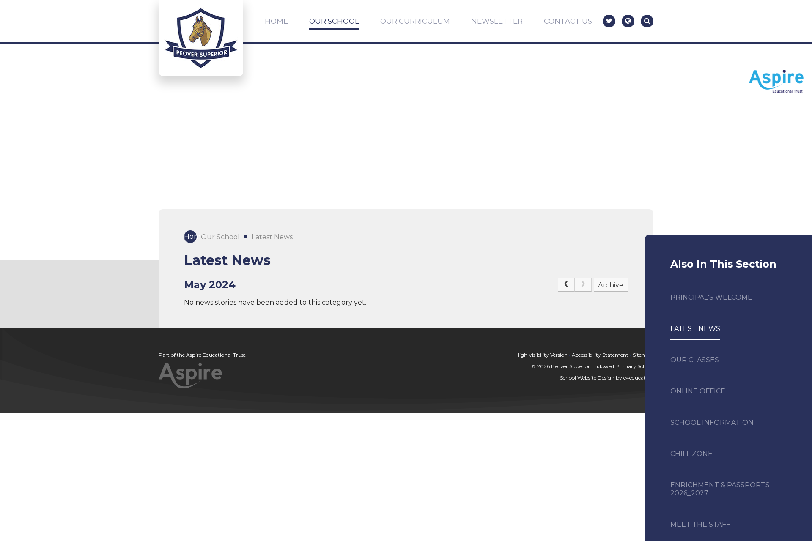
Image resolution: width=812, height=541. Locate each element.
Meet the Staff (700, 524)
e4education (638, 377)
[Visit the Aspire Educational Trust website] (776, 82)
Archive (610, 285)
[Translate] (628, 21)
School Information (712, 422)
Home (190, 236)
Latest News (272, 237)
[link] (583, 285)
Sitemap (643, 355)
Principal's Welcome (711, 297)
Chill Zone (691, 454)
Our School (220, 237)
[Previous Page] (566, 285)
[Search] (647, 21)
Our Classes (694, 360)
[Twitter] (609, 21)
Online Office (697, 391)
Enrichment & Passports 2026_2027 (720, 489)
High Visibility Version (542, 355)
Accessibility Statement (600, 355)
